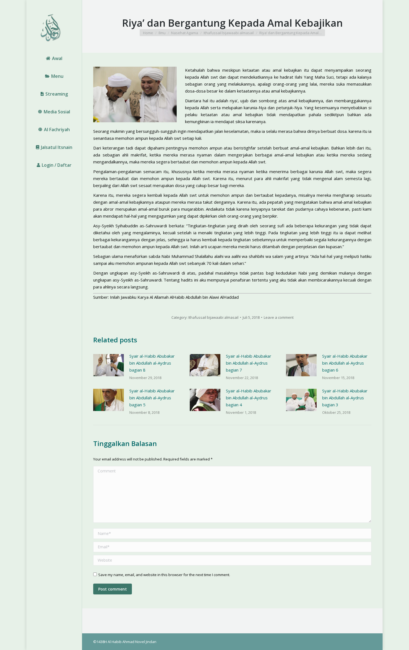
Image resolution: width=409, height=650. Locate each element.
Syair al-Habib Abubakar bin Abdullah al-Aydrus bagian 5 (152, 397)
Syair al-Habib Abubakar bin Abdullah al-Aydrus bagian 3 (345, 397)
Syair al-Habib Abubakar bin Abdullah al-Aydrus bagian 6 (345, 363)
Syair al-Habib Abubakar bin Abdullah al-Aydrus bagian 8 (152, 363)
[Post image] (108, 365)
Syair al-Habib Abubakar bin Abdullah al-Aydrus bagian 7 (248, 363)
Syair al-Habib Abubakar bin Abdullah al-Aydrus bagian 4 (248, 397)
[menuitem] (54, 58)
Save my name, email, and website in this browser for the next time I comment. (164, 574)
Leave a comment (279, 317)
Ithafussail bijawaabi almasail (213, 317)
